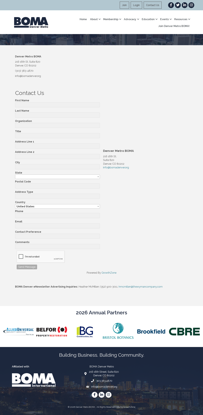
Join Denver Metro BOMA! (174, 26)
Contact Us (152, 5)
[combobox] (57, 177)
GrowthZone (109, 272)
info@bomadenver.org (116, 167)
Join (124, 5)
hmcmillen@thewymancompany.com (141, 286)
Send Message (27, 266)
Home (83, 19)
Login (136, 5)
